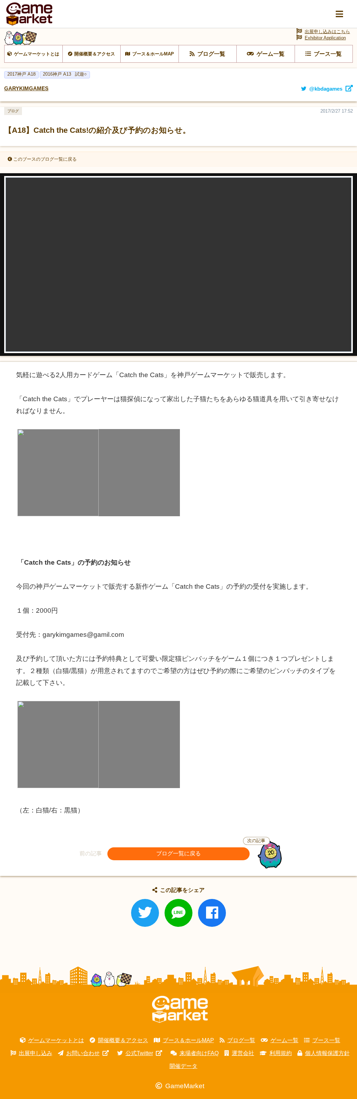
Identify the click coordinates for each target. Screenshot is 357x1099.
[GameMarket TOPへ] (180, 1009)
